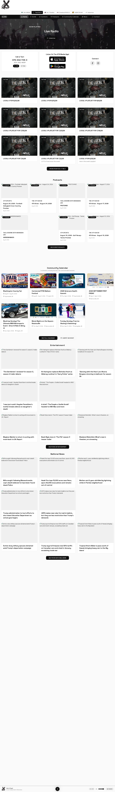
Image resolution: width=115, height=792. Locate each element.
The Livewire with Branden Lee (70, 202)
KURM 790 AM (79, 12)
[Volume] (96, 789)
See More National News (57, 558)
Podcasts (55, 17)
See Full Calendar (48, 338)
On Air (34, 17)
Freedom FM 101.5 (64, 12)
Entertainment (57, 345)
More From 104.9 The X (58, 168)
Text (24, 66)
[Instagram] (98, 63)
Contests (44, 17)
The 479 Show (37, 201)
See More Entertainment (57, 447)
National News (57, 454)
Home (25, 17)
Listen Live (52, 38)
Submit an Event (68, 338)
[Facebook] (92, 63)
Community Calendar (71, 17)
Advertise (91, 12)
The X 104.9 (38, 12)
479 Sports (7, 201)
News (85, 17)
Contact (97, 17)
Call (17, 66)
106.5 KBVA (27, 12)
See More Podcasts (57, 247)
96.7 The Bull (50, 12)
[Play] (57, 789)
